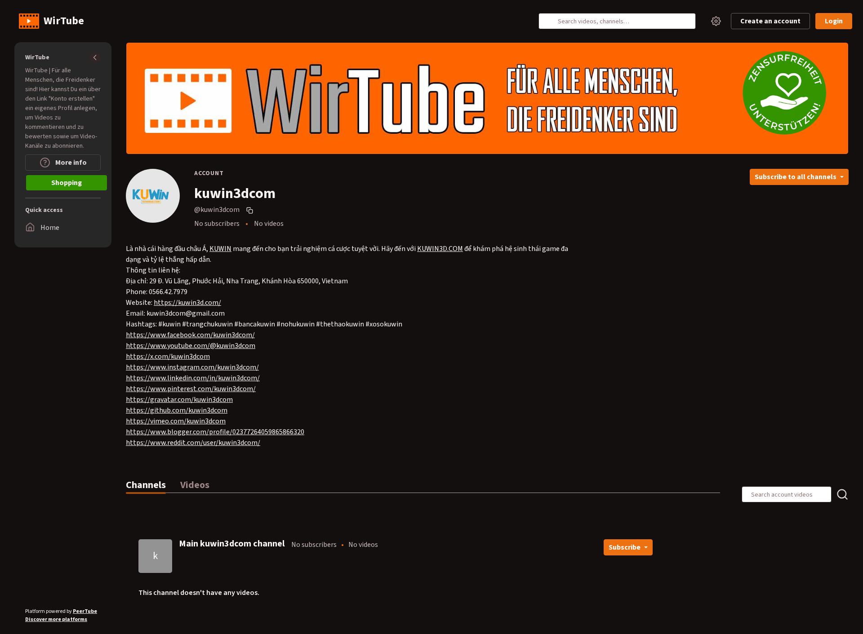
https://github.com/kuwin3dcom (176, 410)
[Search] (551, 21)
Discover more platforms (56, 619)
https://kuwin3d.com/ (187, 303)
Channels (146, 485)
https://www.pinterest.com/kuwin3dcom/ (191, 389)
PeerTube (85, 611)
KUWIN (220, 249)
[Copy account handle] (251, 210)
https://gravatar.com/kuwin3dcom (179, 400)
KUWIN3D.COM (440, 249)
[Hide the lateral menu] (95, 57)
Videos (194, 485)
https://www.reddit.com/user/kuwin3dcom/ (193, 443)
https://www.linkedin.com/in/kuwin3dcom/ (193, 378)
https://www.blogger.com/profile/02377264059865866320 (215, 432)
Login (834, 21)
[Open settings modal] (716, 21)
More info (70, 162)
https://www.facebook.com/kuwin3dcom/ (190, 335)
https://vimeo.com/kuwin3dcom (176, 421)
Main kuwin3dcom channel (232, 543)
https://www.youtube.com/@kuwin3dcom (190, 346)
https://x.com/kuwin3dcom (168, 356)
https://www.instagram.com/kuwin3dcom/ (192, 367)
